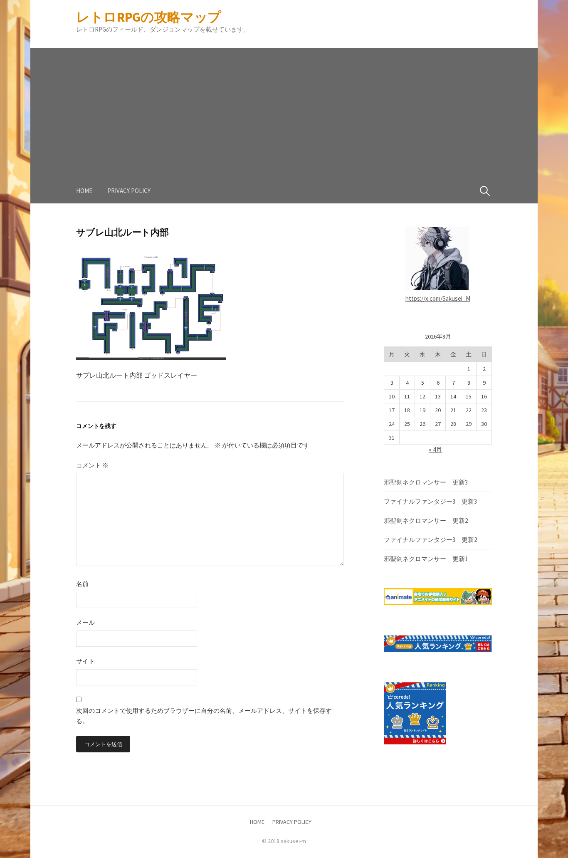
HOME (84, 191)
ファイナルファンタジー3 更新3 (430, 501)
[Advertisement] (284, 106)
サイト (85, 661)
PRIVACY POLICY (129, 191)
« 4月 (435, 449)
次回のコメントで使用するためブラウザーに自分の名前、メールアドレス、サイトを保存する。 (204, 716)
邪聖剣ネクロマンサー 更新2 (426, 520)
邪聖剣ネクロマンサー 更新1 (426, 559)
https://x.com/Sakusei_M (437, 298)
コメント (92, 465)
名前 (82, 584)
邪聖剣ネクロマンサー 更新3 (426, 482)
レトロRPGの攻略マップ (148, 17)
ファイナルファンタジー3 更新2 (430, 540)
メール (85, 622)
